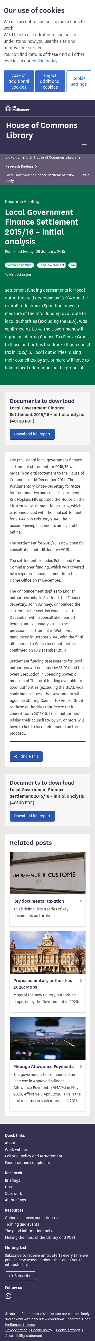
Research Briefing (19, 166)
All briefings (15, 1200)
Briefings (12, 1180)
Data (9, 1187)
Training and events (22, 1224)
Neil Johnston (20, 274)
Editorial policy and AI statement (33, 1156)
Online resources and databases (32, 1218)
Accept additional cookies (19, 81)
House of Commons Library (41, 130)
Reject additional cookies (50, 81)
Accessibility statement (23, 1336)
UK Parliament (16, 157)
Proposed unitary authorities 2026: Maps (42, 984)
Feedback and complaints (27, 1163)
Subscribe (22, 1275)
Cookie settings (79, 81)
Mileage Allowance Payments (43, 1066)
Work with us (16, 1149)
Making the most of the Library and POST (40, 1237)
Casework (13, 1193)
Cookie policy (41, 1330)
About (10, 1143)
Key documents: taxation (38, 901)
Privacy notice (16, 1330)
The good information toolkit (30, 1231)
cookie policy (44, 61)
